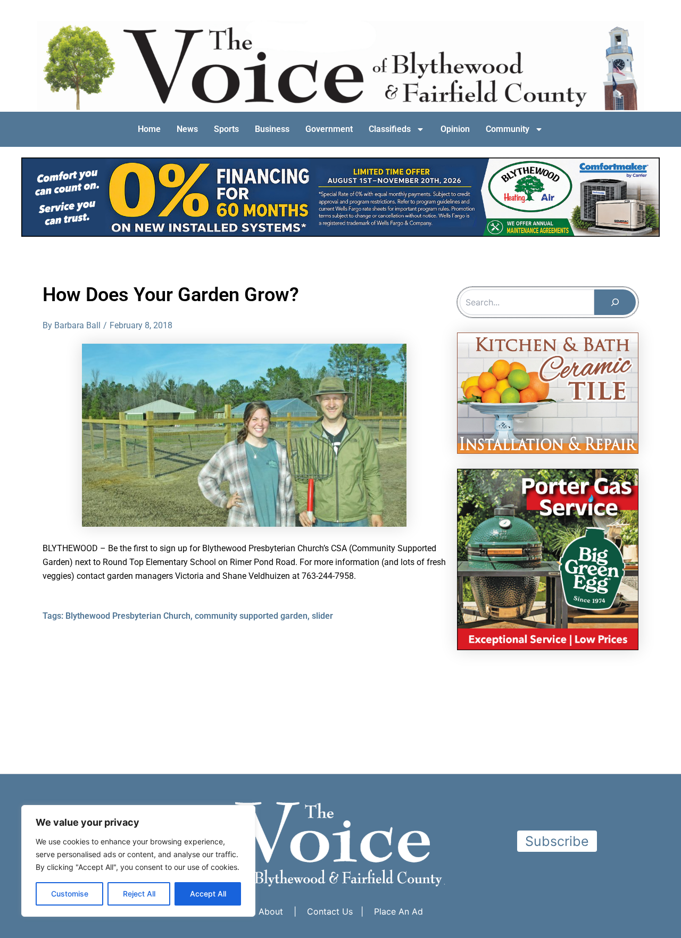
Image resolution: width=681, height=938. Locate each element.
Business (272, 129)
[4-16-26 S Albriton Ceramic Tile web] (547, 392)
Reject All (139, 893)
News (187, 129)
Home (149, 129)
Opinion (455, 129)
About (271, 911)
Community (507, 129)
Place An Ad (398, 911)
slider (322, 616)
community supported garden (251, 616)
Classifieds (390, 129)
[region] (138, 861)
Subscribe (557, 841)
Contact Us (330, 911)
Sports (226, 129)
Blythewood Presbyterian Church (127, 616)
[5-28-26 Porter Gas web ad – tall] (547, 558)
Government (329, 129)
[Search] (615, 302)
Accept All (208, 893)
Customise (69, 893)
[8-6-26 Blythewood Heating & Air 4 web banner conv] (340, 196)
